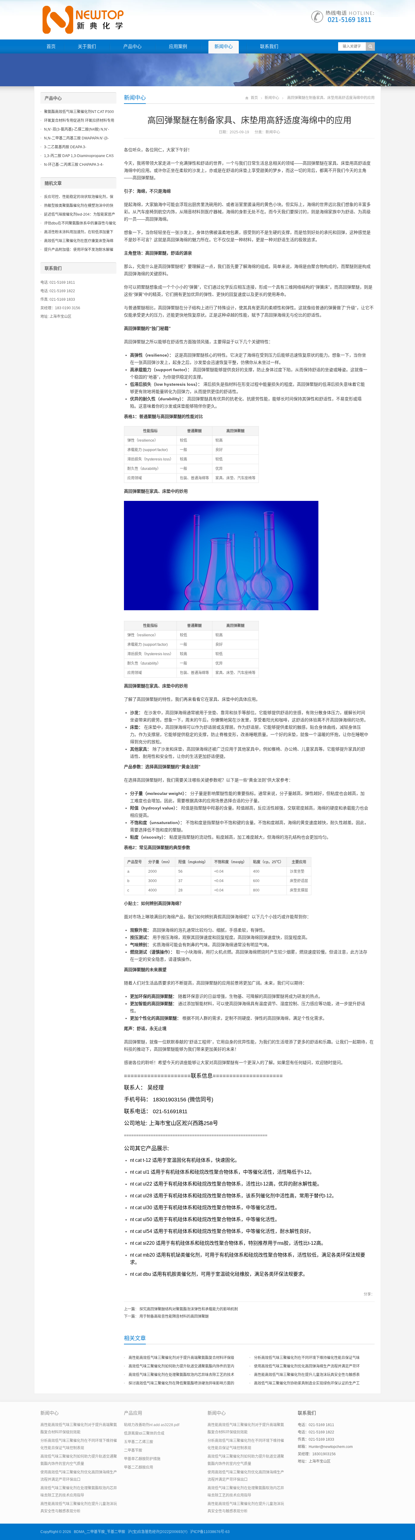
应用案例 (178, 46)
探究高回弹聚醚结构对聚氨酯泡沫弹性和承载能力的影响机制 (188, 1309)
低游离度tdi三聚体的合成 (144, 1433)
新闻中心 (223, 46)
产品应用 (133, 1412)
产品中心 (132, 46)
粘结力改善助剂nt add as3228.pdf (151, 1425)
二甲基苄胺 (133, 1450)
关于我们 (87, 46)
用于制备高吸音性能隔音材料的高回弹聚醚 (174, 1316)
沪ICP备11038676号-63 (210, 1532)
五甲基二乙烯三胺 (138, 1442)
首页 (51, 46)
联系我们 (269, 46)
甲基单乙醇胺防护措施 (142, 1459)
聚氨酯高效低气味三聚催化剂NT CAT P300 (79, 112)
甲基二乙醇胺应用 (138, 1467)
